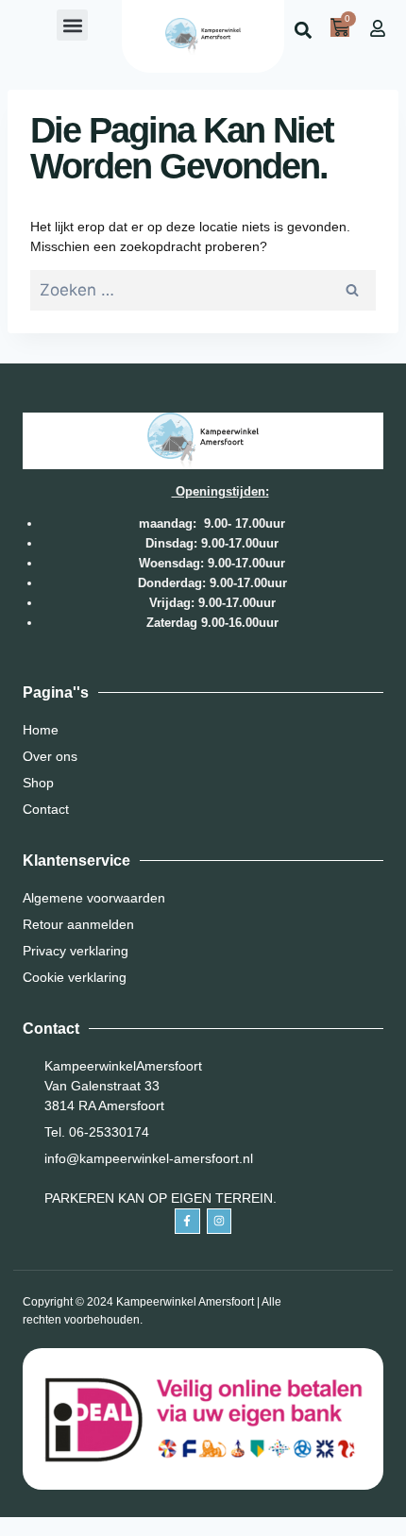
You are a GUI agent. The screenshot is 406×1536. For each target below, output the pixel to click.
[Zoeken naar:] (203, 290)
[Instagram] (219, 1220)
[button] (72, 25)
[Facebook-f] (187, 1220)
